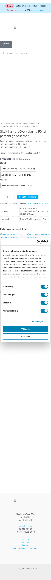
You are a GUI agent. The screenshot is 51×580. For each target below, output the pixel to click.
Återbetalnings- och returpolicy (25, 548)
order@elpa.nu (25, 526)
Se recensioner (37, 10)
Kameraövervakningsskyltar (23, 123)
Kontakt (25, 542)
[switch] (44, 295)
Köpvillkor (26, 545)
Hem (2, 123)
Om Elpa (25, 539)
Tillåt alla (25, 329)
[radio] (9, 168)
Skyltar (8, 123)
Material (3, 180)
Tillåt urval (25, 336)
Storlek (3, 163)
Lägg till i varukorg (27, 197)
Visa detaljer (37, 321)
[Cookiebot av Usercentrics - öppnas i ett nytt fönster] (36, 242)
